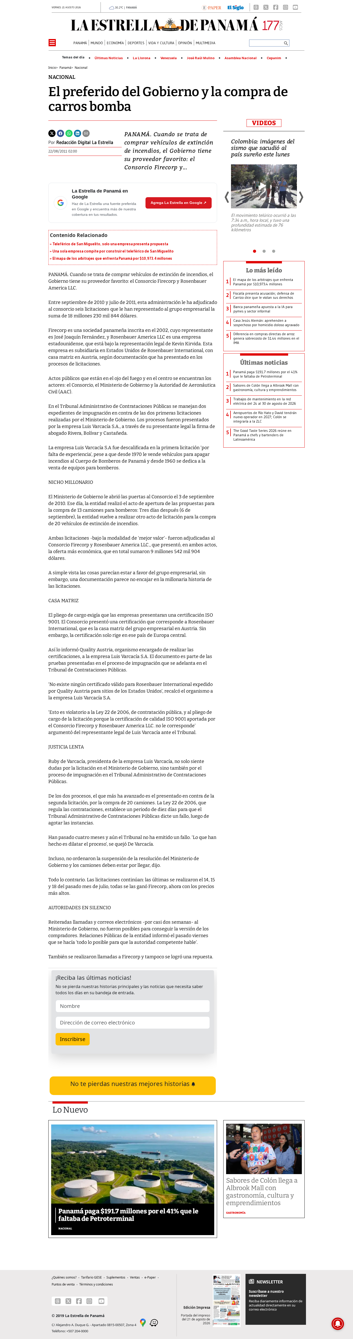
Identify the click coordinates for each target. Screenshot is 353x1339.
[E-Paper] (211, 7)
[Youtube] (295, 7)
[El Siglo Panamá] (236, 7)
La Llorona (141, 58)
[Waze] (154, 1322)
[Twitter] (52, 133)
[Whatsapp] (69, 133)
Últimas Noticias (109, 58)
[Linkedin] (77, 133)
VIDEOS (264, 123)
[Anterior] (227, 197)
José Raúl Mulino (200, 58)
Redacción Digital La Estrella (84, 142)
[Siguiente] (300, 197)
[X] (266, 7)
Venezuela (168, 58)
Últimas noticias (264, 362)
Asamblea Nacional (241, 58)
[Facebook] (276, 7)
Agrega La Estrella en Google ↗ (178, 203)
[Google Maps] (143, 1322)
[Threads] (256, 7)
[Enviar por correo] (86, 133)
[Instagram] (285, 7)
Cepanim (274, 58)
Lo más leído (264, 270)
